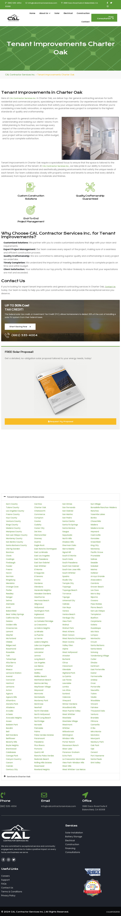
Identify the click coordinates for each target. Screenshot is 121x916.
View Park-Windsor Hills (73, 762)
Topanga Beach (69, 590)
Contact (85, 21)
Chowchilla (96, 521)
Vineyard (66, 700)
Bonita (94, 517)
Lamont (9, 631)
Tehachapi (11, 659)
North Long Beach (42, 717)
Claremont (67, 666)
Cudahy (37, 524)
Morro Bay (95, 593)
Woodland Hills (69, 707)
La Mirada (38, 631)
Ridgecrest (11, 645)
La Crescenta (40, 624)
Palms (37, 731)
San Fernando (68, 507)
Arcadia (9, 710)
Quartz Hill (39, 752)
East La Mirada (41, 552)
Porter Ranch (68, 742)
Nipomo (94, 597)
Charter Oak (40, 507)
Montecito (95, 638)
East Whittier (40, 566)
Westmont (67, 724)
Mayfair (9, 635)
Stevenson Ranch (70, 745)
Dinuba (94, 662)
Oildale (9, 642)
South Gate (67, 559)
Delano (9, 621)
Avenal (9, 676)
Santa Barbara (97, 645)
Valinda (65, 604)
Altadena (10, 707)
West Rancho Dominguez (74, 638)
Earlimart (95, 666)
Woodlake (95, 700)
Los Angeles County (15, 510)
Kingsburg (10, 579)
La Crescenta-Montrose (73, 759)
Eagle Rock (39, 545)
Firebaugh (10, 562)
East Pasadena (41, 559)
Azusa (8, 721)
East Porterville (98, 669)
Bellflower (10, 738)
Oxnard (94, 752)
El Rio (93, 728)
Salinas (94, 559)
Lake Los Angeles (42, 645)
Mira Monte (96, 731)
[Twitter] (14, 860)
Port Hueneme (97, 755)
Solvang (94, 652)
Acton (9, 690)
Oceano (94, 600)
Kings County (12, 524)
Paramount (39, 738)
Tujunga (66, 597)
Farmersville (96, 676)
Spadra (65, 576)
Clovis (8, 555)
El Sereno (38, 576)
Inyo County (11, 517)
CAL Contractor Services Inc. (22, 98)
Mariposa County (14, 531)
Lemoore (10, 686)
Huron (9, 573)
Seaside (94, 562)
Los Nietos (38, 666)
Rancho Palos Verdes (44, 755)
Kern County (12, 504)
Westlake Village (70, 721)
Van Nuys (66, 607)
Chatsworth (39, 510)
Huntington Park (41, 610)
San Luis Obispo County (16, 535)
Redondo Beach (41, 759)
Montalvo (95, 735)
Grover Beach (97, 586)
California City (12, 617)
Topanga (66, 586)
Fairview (94, 707)
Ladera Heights (41, 642)
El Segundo (39, 573)
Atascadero (96, 579)
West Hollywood (69, 652)
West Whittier (68, 714)
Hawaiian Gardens (42, 593)
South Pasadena (69, 562)
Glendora (38, 586)
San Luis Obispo (98, 610)
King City (95, 545)
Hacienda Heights (42, 590)
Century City (12, 769)
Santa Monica (68, 528)
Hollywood (39, 607)
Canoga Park (12, 755)
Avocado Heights (14, 717)
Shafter (9, 666)
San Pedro (67, 517)
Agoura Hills (11, 697)
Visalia (93, 697)
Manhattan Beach (42, 679)
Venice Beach (68, 614)
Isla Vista (95, 631)
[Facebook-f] (3, 860)
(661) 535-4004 (14, 3)
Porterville (95, 686)
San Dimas (67, 504)
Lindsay (94, 679)
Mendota (10, 583)
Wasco (9, 669)
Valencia (66, 697)
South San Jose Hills (71, 569)
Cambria (95, 583)
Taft (8, 655)
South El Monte (69, 555)
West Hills (66, 766)
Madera (94, 524)
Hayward (95, 531)
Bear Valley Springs (15, 614)
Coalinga (10, 559)
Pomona (38, 748)
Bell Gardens (12, 735)
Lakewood (39, 648)
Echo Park (67, 755)
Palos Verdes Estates (44, 735)
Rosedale (10, 652)
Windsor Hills (68, 738)
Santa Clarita (68, 521)
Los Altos (66, 690)
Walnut (65, 624)
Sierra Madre (68, 548)
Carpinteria (96, 621)
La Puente (38, 635)
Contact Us (110, 286)
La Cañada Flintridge (43, 621)
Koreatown (39, 617)
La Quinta (66, 676)
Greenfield (95, 542)
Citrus (65, 662)
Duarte (37, 542)
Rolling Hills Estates (43, 762)
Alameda (10, 604)
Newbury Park (97, 742)
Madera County (13, 528)
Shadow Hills (68, 542)
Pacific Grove (97, 552)
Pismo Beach (97, 607)
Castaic (9, 766)
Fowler (9, 566)
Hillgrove (38, 604)
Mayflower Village (42, 686)
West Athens (68, 631)
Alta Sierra (11, 662)
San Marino (67, 514)
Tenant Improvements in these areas (25, 497)
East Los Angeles (42, 555)
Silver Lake (67, 748)
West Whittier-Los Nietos (73, 769)
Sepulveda (67, 535)
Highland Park (68, 673)
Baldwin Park (12, 724)
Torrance (66, 593)
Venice (65, 610)
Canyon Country (13, 759)
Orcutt (94, 642)
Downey (38, 538)
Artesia (9, 714)
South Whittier (69, 573)
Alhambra (10, 700)
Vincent (94, 704)
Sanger (9, 597)
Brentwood (11, 748)
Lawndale (66, 683)
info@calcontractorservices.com (42, 3)
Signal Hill (66, 552)
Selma (9, 600)
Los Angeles (39, 662)
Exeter (94, 673)
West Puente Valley (71, 710)
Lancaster (39, 652)
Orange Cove (12, 586)
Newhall (38, 707)
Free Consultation (105, 18)
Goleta (94, 624)
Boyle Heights (12, 745)
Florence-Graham (71, 752)
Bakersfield (11, 610)
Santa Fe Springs (70, 524)
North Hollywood (42, 714)
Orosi (93, 683)
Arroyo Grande (98, 576)
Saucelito (95, 690)
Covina (37, 521)
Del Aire (37, 531)
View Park (66, 621)
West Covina (68, 642)
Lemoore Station (13, 673)
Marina (94, 569)
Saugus (65, 531)
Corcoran (10, 679)
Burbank (66, 659)
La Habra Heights (42, 628)
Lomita (65, 686)
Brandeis (95, 717)
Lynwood (38, 669)
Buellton (94, 617)
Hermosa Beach (41, 600)
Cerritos (38, 504)
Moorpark (95, 738)
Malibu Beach (40, 676)
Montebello (39, 697)
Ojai (92, 748)
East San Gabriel (42, 562)
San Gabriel (67, 510)
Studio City (67, 579)
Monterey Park (41, 700)
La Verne (38, 638)
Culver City (39, 528)
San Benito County (14, 542)
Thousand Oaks (98, 710)
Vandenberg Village (100, 655)
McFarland (11, 638)
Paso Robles (96, 604)
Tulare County (12, 507)
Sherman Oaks (69, 545)
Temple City (68, 583)
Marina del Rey (41, 683)
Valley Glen (67, 645)
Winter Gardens (69, 704)
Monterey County (14, 538)
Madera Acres (97, 528)
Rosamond (11, 648)
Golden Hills (11, 624)
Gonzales (95, 538)
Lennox (37, 655)
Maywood (38, 690)
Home (32, 13)
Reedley (9, 593)
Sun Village (96, 504)
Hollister (94, 573)
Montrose (38, 704)
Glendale (66, 669)
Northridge (39, 721)
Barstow (10, 552)
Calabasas (11, 752)
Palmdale (38, 728)
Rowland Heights (42, 769)
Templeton (96, 614)
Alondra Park (12, 704)
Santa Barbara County (16, 545)
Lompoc (94, 635)
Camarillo (95, 724)
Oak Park (95, 745)
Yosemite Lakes (98, 514)
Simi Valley (95, 762)
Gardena (38, 583)
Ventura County (13, 521)
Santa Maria (96, 648)
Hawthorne (39, 597)
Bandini (9, 728)
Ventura (94, 714)
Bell (7, 731)
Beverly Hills (11, 742)
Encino (37, 579)
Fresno (9, 569)
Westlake (66, 717)
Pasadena (38, 742)
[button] (60, 497)
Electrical (68, 13)
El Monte (38, 569)
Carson (9, 762)
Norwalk (38, 724)
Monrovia (38, 693)
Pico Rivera (39, 745)
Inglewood (39, 614)
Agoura (9, 693)
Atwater (66, 655)
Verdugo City (68, 617)
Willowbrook (68, 731)
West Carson (68, 635)
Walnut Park (68, 628)
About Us (44, 13)
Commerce (39, 514)
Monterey (95, 548)
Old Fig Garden (13, 548)
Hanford (10, 683)
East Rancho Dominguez (45, 548)
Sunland (66, 693)
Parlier (9, 590)
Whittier (66, 728)
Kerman (9, 576)
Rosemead (39, 766)
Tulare (94, 693)
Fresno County (13, 514)
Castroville (96, 535)
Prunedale (95, 555)
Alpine (65, 648)
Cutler (93, 659)
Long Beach (39, 659)
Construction (83, 13)
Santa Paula (96, 759)
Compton (38, 517)
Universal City (68, 600)
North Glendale (41, 710)
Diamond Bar (40, 535)
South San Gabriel (70, 566)
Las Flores (66, 679)
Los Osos (95, 590)
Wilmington (67, 735)
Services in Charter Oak (18, 776)
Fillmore (94, 721)
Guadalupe (96, 628)
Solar (57, 13)
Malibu (37, 673)
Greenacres (11, 628)
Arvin (8, 607)
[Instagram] (8, 860)
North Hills (67, 538)
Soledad (94, 566)
